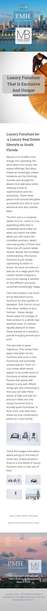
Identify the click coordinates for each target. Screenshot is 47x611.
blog (11, 516)
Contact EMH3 (21, 539)
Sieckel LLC (29, 600)
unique (36, 523)
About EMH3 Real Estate (8, 541)
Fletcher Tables (22, 221)
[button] (21, 7)
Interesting (33, 516)
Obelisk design (32, 304)
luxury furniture (26, 523)
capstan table (13, 523)
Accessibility (36, 538)
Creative (17, 516)
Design (25, 516)
